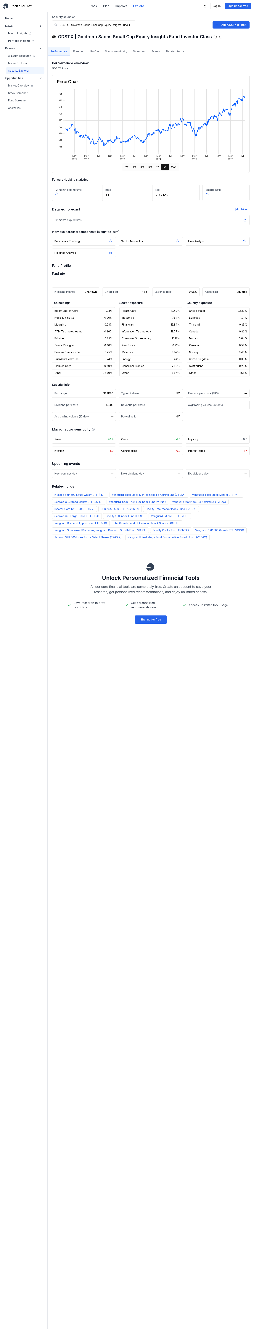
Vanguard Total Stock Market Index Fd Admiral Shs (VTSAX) (149, 494)
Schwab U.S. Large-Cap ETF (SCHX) (76, 516)
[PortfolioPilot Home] (150, 567)
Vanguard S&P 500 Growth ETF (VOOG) (219, 530)
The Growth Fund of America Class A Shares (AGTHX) (146, 523)
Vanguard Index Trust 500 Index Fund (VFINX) (137, 501)
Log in (217, 5)
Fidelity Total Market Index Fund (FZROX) (171, 508)
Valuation (139, 51)
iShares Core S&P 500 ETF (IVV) (74, 508)
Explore (138, 6)
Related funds (175, 51)
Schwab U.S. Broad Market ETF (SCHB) (78, 501)
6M (150, 167)
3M (142, 167)
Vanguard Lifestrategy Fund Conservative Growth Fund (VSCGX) (167, 537)
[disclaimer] (242, 209)
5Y (165, 167)
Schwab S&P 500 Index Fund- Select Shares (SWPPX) (87, 537)
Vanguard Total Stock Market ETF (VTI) (216, 494)
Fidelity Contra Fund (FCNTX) (171, 530)
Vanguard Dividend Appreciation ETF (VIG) (80, 523)
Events (156, 51)
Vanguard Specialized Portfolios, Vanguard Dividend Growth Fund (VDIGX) (100, 530)
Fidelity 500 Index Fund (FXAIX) (125, 516)
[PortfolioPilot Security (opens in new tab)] (205, 6)
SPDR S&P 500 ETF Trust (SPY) (120, 508)
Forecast (78, 51)
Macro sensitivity (116, 51)
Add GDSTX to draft (234, 24)
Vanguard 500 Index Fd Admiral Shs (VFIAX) (199, 501)
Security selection (63, 16)
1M (134, 167)
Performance (59, 51)
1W (126, 167)
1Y (157, 167)
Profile (94, 51)
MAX (173, 167)
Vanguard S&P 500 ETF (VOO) (170, 516)
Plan (106, 6)
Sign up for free (238, 5)
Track (93, 6)
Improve (121, 6)
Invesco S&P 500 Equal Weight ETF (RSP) (80, 494)
